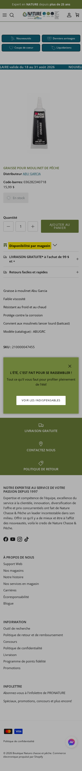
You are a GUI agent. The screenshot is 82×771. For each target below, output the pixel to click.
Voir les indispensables (41, 400)
